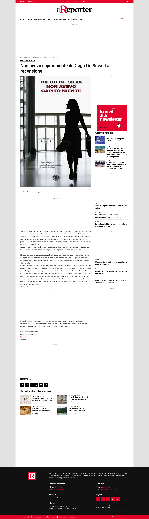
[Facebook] (117, 2)
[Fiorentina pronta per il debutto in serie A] (100, 140)
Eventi (97, 259)
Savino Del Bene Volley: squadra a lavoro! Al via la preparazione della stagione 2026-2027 (116, 165)
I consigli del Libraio (37, 57)
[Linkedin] (32, 385)
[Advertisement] (74, 40)
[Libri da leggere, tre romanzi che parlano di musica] (25, 410)
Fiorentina (109, 137)
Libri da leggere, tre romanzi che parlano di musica (41, 410)
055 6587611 (59, 487)
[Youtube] (118, 499)
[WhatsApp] (36, 385)
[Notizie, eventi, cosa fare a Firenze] (74, 9)
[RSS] (124, 2)
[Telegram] (41, 385)
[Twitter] (127, 2)
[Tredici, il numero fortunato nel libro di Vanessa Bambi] (25, 399)
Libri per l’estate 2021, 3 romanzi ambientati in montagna (78, 410)
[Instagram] (120, 2)
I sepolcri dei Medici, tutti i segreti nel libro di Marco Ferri (79, 399)
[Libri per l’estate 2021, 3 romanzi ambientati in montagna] (62, 410)
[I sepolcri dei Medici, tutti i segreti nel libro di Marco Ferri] (62, 399)
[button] (124, 18)
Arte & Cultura (99, 221)
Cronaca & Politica (100, 268)
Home (22, 57)
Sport (108, 146)
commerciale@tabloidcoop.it (109, 489)
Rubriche (27, 57)
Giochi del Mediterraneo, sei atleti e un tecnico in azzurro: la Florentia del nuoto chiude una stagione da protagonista (116, 152)
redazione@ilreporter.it (60, 489)
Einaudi (23, 337)
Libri (30, 379)
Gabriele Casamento (28, 192)
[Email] (46, 385)
